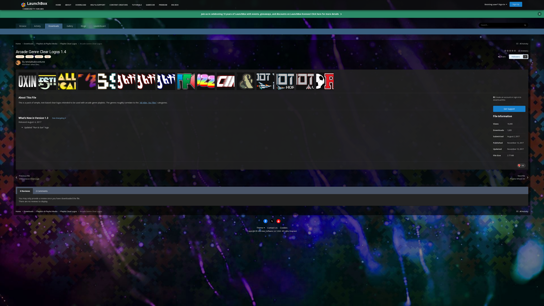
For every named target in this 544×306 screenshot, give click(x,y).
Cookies (283, 227)
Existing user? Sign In (495, 4)
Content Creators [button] (119, 5)
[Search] (525, 25)
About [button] (68, 5)
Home (58, 5)
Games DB (150, 5)
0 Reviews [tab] (25, 191)
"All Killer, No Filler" (148, 102)
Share (503, 56)
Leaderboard (100, 26)
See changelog (58, 118)
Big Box (174, 5)
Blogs (83, 26)
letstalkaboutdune (35, 61)
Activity (37, 26)
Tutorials (137, 5)
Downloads (53, 26)
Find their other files (30, 64)
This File (515, 25)
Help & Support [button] (97, 5)
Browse (22, 26)
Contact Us (272, 227)
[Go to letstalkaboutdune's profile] (18, 62)
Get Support (509, 109)
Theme (260, 227)
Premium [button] (163, 5)
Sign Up (516, 4)
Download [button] (81, 5)
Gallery (70, 26)
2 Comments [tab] (42, 191)
